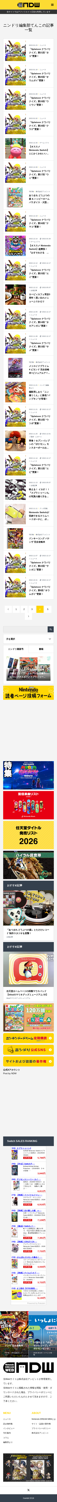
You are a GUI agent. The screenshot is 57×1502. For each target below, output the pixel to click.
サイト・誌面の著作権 (41, 1424)
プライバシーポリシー (41, 1428)
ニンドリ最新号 (16, 649)
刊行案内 (7, 1433)
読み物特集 (8, 1424)
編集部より (8, 1442)
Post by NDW (9, 1073)
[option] (14, 1334)
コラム (6, 1438)
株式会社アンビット (40, 1433)
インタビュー (9, 1428)
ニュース (7, 1419)
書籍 (41, 649)
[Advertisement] (28, 729)
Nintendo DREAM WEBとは (44, 1419)
